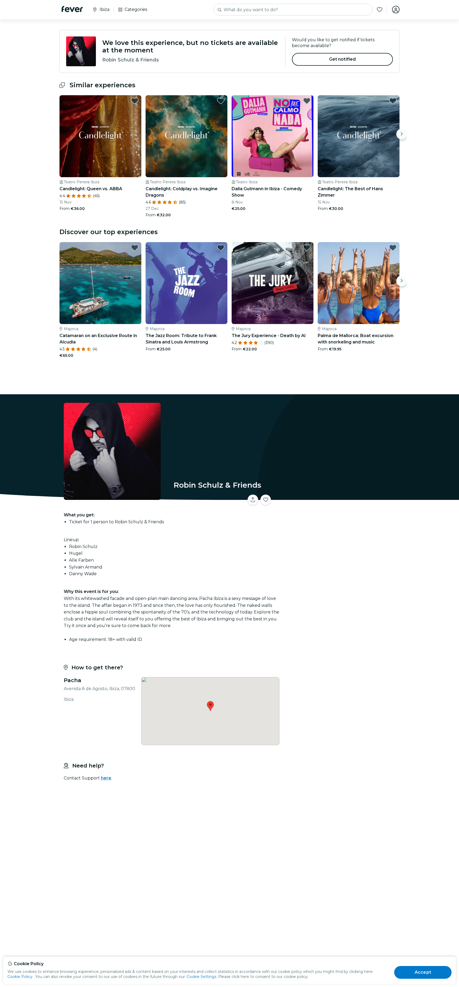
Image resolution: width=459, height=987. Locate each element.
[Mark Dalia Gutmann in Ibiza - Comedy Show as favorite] (306, 100)
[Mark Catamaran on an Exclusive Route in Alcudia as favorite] (134, 247)
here (106, 778)
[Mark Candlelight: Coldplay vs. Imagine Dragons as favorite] (220, 100)
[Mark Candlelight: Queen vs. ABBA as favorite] (134, 100)
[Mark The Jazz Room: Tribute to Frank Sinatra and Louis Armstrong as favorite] (220, 247)
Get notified (342, 59)
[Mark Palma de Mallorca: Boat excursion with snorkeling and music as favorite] (392, 247)
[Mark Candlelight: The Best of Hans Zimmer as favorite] (392, 100)
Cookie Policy (19, 976)
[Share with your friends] (253, 500)
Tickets (340, 497)
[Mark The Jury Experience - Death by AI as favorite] (306, 247)
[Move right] (401, 134)
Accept (423, 972)
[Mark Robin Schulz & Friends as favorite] (265, 500)
